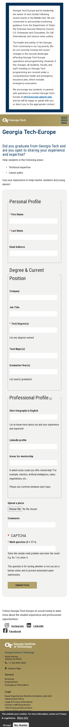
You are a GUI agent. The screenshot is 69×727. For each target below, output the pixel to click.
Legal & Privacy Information (18, 702)
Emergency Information (17, 685)
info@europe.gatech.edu (38, 97)
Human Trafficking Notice (17, 704)
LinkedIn (38, 626)
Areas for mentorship (21, 456)
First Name (17, 214)
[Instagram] (7, 623)
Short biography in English (23, 410)
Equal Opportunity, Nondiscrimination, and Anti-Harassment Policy (28, 697)
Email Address (17, 246)
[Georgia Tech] (34, 645)
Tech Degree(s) (20, 323)
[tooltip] (50, 398)
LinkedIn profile (17, 440)
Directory (9, 679)
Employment (11, 682)
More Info (22, 717)
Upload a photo (16, 503)
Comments (14, 518)
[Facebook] (5, 628)
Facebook (15, 631)
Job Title (14, 307)
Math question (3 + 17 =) (23, 542)
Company (14, 291)
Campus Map (14, 668)
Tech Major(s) (17, 349)
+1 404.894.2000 (17, 662)
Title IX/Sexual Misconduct (18, 707)
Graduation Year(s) (19, 365)
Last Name (17, 230)
